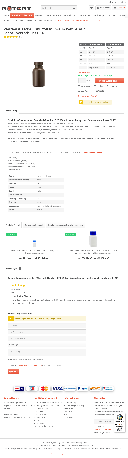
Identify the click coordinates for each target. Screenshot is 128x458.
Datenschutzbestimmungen (30, 365)
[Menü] (124, 414)
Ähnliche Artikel (13, 225)
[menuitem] (59, 7)
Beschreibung (11, 110)
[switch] (119, 429)
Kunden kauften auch (34, 225)
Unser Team (39, 411)
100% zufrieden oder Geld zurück (48, 402)
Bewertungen (13, 268)
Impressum (69, 417)
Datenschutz (69, 411)
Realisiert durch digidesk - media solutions (64, 454)
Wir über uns (39, 417)
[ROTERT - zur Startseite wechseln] (16, 8)
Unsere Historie (40, 414)
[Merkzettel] (91, 7)
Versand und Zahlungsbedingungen (43, 424)
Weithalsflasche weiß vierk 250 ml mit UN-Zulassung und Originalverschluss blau (34, 251)
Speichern (13, 371)
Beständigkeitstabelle (93, 152)
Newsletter (68, 408)
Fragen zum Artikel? (88, 96)
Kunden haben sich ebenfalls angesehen (65, 225)
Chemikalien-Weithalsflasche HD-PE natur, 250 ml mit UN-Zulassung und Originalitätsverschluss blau (93, 251)
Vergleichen (86, 86)
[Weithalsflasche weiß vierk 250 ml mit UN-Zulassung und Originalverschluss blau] (34, 239)
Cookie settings (70, 402)
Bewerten (113, 86)
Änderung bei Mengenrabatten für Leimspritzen (47, 407)
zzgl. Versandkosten (85, 72)
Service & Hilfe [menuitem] (117, 2)
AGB (66, 414)
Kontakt (37, 420)
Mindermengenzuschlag (74, 405)
